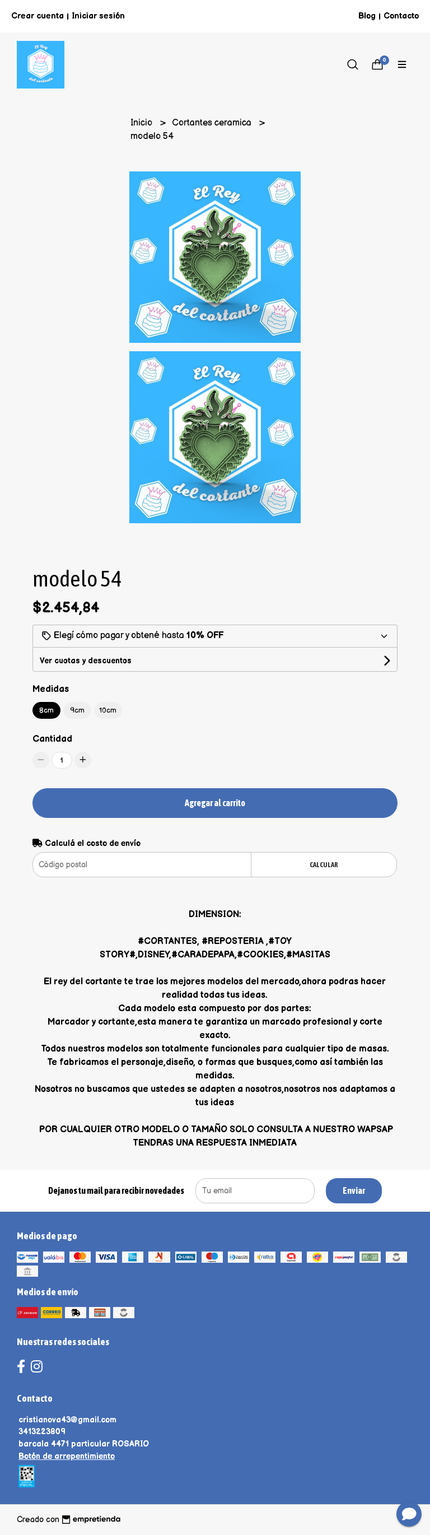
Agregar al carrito (215, 803)
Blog (367, 16)
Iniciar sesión (98, 16)
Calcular (324, 864)
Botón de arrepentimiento (66, 1456)
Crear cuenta (37, 16)
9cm (77, 710)
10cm (107, 710)
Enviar (354, 1190)
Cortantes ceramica (213, 123)
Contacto (401, 16)
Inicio (142, 123)
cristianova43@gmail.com (67, 1420)
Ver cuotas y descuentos (86, 661)
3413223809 (42, 1431)
